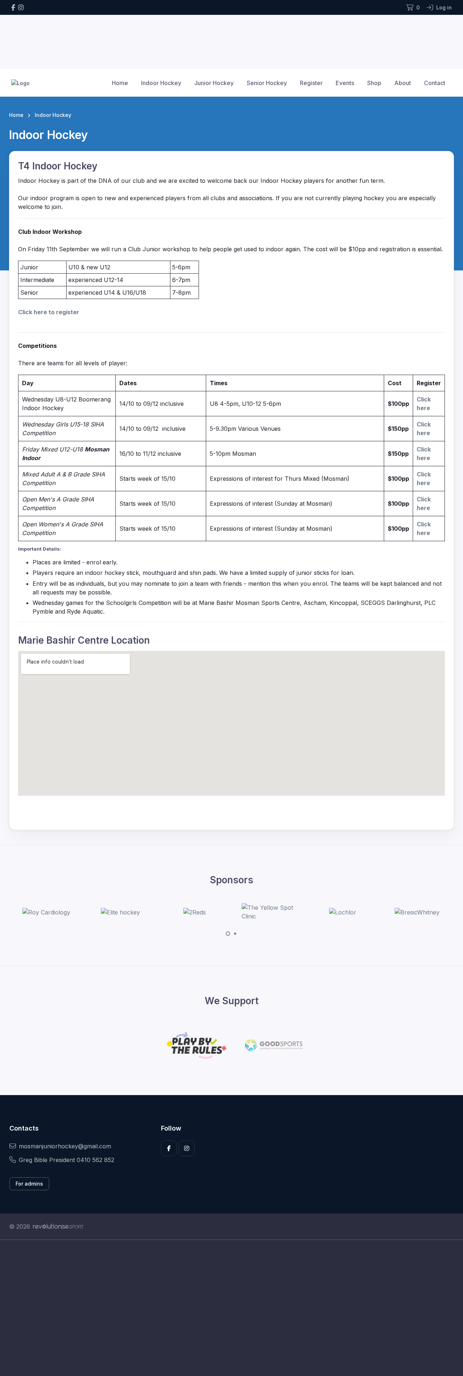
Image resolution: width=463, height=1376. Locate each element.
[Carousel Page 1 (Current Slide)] (228, 933)
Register (311, 83)
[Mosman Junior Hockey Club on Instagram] (21, 7)
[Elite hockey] (68, 912)
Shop (374, 83)
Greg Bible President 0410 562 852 (66, 1160)
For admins (29, 1184)
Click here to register (48, 312)
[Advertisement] (226, 1308)
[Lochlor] (290, 912)
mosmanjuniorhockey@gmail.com (65, 1146)
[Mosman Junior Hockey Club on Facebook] (13, 7)
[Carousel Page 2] (235, 933)
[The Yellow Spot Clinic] (216, 912)
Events (345, 83)
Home (120, 83)
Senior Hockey (267, 83)
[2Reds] (142, 912)
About (402, 83)
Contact (434, 83)
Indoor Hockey (161, 83)
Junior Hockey (214, 83)
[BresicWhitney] (364, 912)
